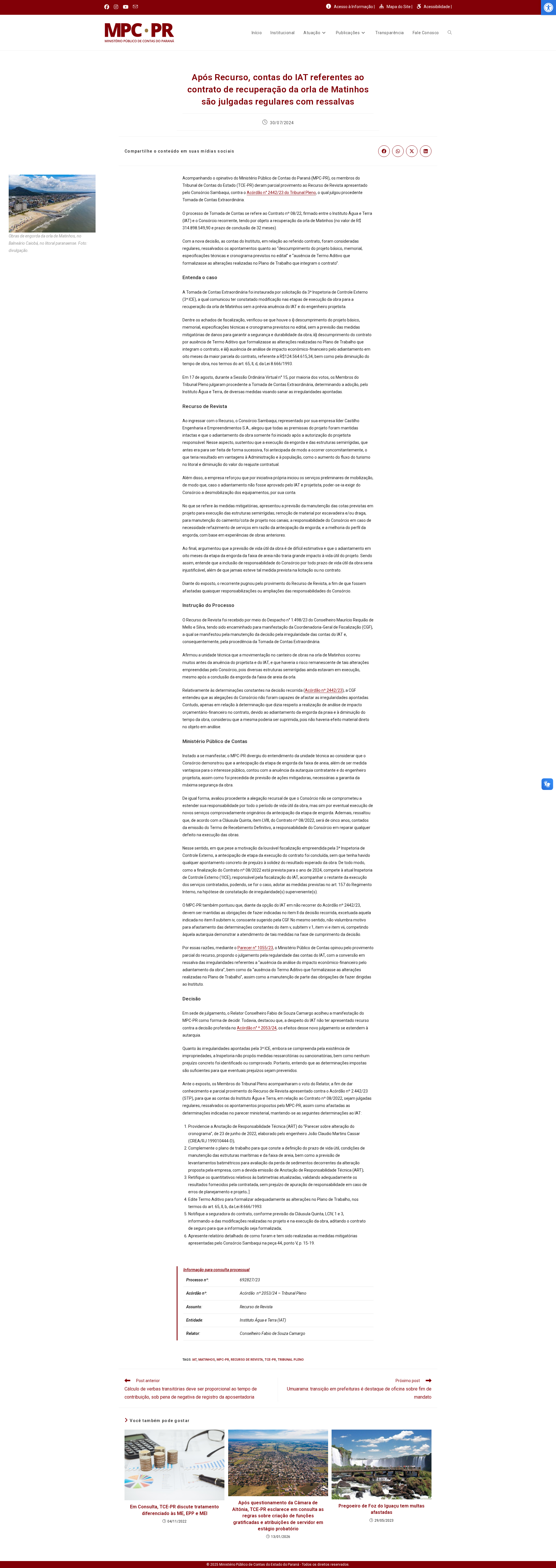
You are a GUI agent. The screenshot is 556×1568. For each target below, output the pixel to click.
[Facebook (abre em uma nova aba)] (107, 7)
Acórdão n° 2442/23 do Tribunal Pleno (281, 192)
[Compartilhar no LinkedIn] (425, 151)
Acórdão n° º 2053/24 (257, 1028)
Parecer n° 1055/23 (255, 947)
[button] (548, 7)
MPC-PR (223, 1360)
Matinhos (206, 1360)
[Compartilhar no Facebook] (384, 151)
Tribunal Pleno (291, 1360)
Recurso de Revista (247, 1360)
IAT (194, 1360)
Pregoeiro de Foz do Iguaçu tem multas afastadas (382, 1509)
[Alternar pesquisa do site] (449, 32)
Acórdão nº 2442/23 (323, 690)
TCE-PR (270, 1360)
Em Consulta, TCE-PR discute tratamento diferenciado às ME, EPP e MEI (174, 1510)
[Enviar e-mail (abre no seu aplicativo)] (135, 7)
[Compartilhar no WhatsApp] (398, 151)
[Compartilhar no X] (412, 151)
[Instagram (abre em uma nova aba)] (115, 7)
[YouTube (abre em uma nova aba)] (125, 7)
